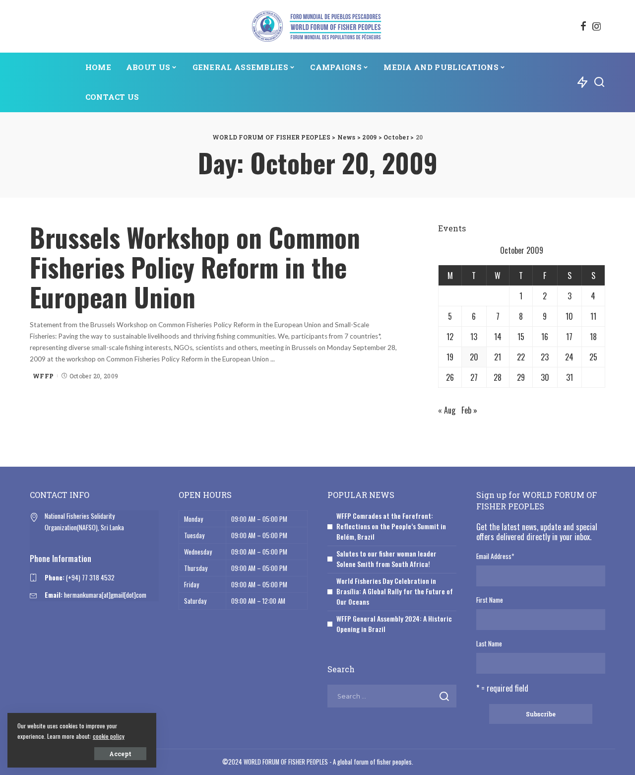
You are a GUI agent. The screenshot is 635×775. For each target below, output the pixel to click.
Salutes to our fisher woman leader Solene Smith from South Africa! (386, 558)
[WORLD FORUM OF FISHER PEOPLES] (317, 26)
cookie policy (109, 736)
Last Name (489, 643)
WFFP (43, 376)
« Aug (446, 410)
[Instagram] (597, 26)
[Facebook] (583, 26)
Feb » (469, 410)
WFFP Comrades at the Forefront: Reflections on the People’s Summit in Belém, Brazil (391, 526)
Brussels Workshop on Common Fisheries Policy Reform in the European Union (195, 267)
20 (474, 357)
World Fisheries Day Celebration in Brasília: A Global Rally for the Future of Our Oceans (394, 591)
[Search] (599, 82)
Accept (120, 754)
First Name (489, 600)
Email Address (495, 556)
